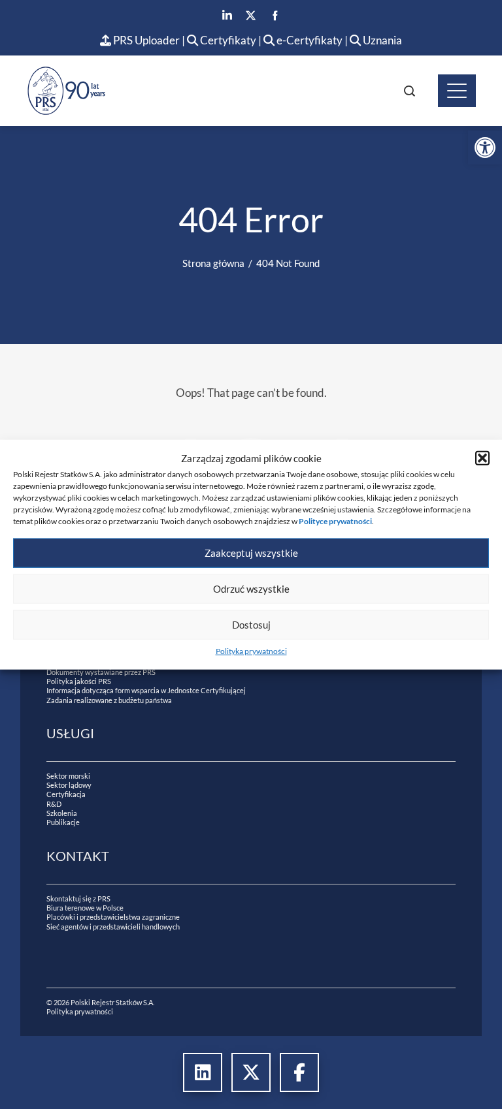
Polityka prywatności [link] (251, 650)
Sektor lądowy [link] (69, 785)
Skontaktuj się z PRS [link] (78, 898)
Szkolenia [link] (61, 813)
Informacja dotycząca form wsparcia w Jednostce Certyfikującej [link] (146, 690)
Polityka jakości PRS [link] (78, 681)
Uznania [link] (381, 40)
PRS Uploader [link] (145, 40)
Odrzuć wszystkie (251, 589)
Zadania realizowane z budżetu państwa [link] (109, 700)
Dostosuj (251, 625)
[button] (482, 458)
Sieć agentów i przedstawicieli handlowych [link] (113, 926)
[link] (485, 147)
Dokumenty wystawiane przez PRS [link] (101, 672)
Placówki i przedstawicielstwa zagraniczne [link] (113, 917)
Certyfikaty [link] (228, 40)
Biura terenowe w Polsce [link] (85, 907)
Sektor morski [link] (68, 776)
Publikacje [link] (63, 822)
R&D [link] (53, 804)
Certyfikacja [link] (66, 794)
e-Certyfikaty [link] (309, 40)
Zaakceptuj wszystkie (251, 553)
